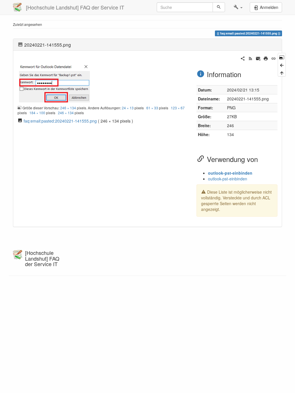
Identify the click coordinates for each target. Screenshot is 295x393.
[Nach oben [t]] (281, 72)
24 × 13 (128, 107)
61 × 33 (152, 107)
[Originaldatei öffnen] (54, 82)
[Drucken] (265, 58)
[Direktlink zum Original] (281, 56)
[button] (238, 7)
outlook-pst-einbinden (230, 173)
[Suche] (219, 7)
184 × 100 (37, 112)
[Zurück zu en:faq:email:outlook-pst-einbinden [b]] (281, 64)
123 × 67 (178, 107)
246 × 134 (68, 107)
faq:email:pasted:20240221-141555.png (60, 121)
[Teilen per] (242, 58)
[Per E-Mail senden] (258, 58)
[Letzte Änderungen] (250, 58)
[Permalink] (273, 58)
